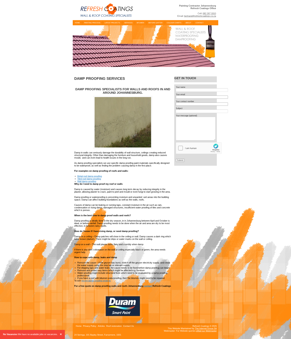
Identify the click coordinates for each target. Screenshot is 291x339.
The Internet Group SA (206, 328)
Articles (101, 326)
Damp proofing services (99, 78)
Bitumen (140, 23)
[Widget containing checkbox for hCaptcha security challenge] (199, 148)
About (188, 23)
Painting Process (92, 23)
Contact (200, 23)
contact (148, 286)
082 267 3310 (209, 13)
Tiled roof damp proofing (89, 178)
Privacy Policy (89, 326)
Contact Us (128, 326)
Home (77, 23)
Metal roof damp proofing (89, 176)
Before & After (155, 23)
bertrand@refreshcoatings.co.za (200, 16)
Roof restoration (114, 326)
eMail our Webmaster (206, 331)
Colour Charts (174, 23)
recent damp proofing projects (96, 280)
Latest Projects (112, 23)
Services (128, 23)
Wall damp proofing (86, 181)
